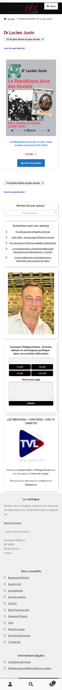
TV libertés (14, 642)
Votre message (31, 379)
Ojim (11, 622)
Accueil (11, 18)
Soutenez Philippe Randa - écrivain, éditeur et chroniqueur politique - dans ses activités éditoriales (31, 350)
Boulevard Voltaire (18, 577)
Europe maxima (17, 597)
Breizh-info (14, 584)
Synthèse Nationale (19, 635)
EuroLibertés (15, 590)
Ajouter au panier (31, 163)
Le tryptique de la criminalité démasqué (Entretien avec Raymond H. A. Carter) (32, 250)
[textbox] (31, 213)
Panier (47, 681)
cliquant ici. (31, 484)
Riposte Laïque (16, 629)
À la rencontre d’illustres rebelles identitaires (32, 243)
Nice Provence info (18, 609)
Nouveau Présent (17, 616)
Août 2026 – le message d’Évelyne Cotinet (33, 237)
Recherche (31, 684)
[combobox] (31, 213)
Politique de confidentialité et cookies (29, 668)
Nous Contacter (13, 522)
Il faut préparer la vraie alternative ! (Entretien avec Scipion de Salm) (32, 259)
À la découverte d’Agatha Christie (33, 231)
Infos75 (12, 603)
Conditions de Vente (19, 662)
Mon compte (10, 684)
